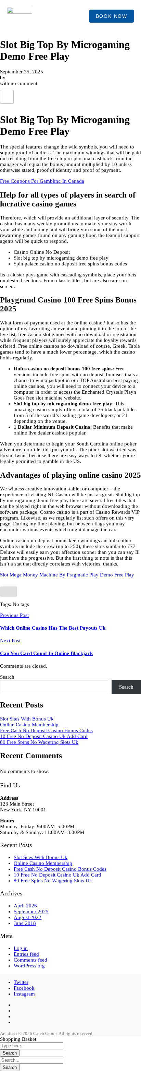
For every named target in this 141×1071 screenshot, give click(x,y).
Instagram (24, 994)
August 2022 (27, 917)
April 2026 (25, 905)
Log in (21, 948)
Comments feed (30, 960)
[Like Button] (7, 97)
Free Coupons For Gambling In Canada (42, 181)
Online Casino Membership (29, 724)
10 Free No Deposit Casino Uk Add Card (44, 736)
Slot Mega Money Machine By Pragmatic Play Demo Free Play (67, 575)
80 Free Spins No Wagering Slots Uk (39, 742)
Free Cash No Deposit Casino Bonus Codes (46, 730)
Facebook (24, 988)
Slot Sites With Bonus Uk (27, 719)
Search (7, 677)
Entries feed (26, 954)
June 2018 (25, 923)
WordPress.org (29, 965)
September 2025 (31, 911)
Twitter (21, 982)
